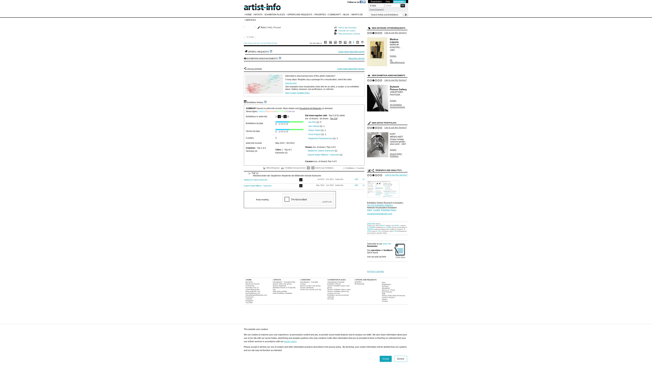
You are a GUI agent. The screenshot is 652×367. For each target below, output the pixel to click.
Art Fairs (330, 299)
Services (385, 286)
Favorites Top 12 (252, 288)
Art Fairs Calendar (375, 271)
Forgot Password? (377, 9)
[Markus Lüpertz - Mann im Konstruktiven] (377, 65)
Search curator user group (310, 286)
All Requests (359, 284)
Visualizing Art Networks (310, 108)
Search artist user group (282, 284)
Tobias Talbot (314, 130)
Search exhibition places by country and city (338, 292)
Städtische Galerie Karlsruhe (321, 151)
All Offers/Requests (397, 61)
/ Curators (305, 280)
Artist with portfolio (280, 291)
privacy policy (290, 341)
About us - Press (388, 290)
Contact (385, 301)
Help (388, 1)
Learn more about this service (352, 51)
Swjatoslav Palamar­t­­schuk (320, 138)
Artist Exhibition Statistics (282, 293)
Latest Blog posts (252, 289)
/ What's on (357, 14)
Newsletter (399, 1)
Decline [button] (400, 359)
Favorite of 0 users (346, 30)
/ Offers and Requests (299, 14)
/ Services (250, 20)
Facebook (249, 297)
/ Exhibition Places (274, 14)
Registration (376, 1)
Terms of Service (388, 297)
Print (383, 282)
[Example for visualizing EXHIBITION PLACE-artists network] (384, 188)
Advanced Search (253, 284)
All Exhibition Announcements (397, 106)
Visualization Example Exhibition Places (336, 283)
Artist (287, 93)
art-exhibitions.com (253, 293)
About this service (356, 58)
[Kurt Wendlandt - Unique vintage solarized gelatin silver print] (377, 156)
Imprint (384, 299)
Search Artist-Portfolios (396, 155)
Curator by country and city (310, 289)
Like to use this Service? (395, 33)
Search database (279, 286)
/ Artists (257, 14)
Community (250, 286)
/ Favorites (320, 14)
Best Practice (387, 292)
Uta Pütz (312, 122)
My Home (249, 282)
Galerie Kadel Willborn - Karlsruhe (323, 155)
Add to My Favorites (347, 27)
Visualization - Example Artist (284, 282)
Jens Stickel (313, 126)
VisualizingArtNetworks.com (256, 295)
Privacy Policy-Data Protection (393, 295)
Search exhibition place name (339, 289)
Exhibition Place (303, 93)
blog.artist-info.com (253, 291)
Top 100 (334, 118)
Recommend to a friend (349, 33)
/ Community (334, 14)
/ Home (248, 14)
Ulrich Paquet (314, 134)
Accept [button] (386, 359)
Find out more (291, 83)
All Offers (358, 282)
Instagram (249, 301)
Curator (293, 93)
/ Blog (345, 14)
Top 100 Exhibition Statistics (380, 205)
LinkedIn (249, 299)
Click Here (400, 257)
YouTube (249, 302)
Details (393, 56)
